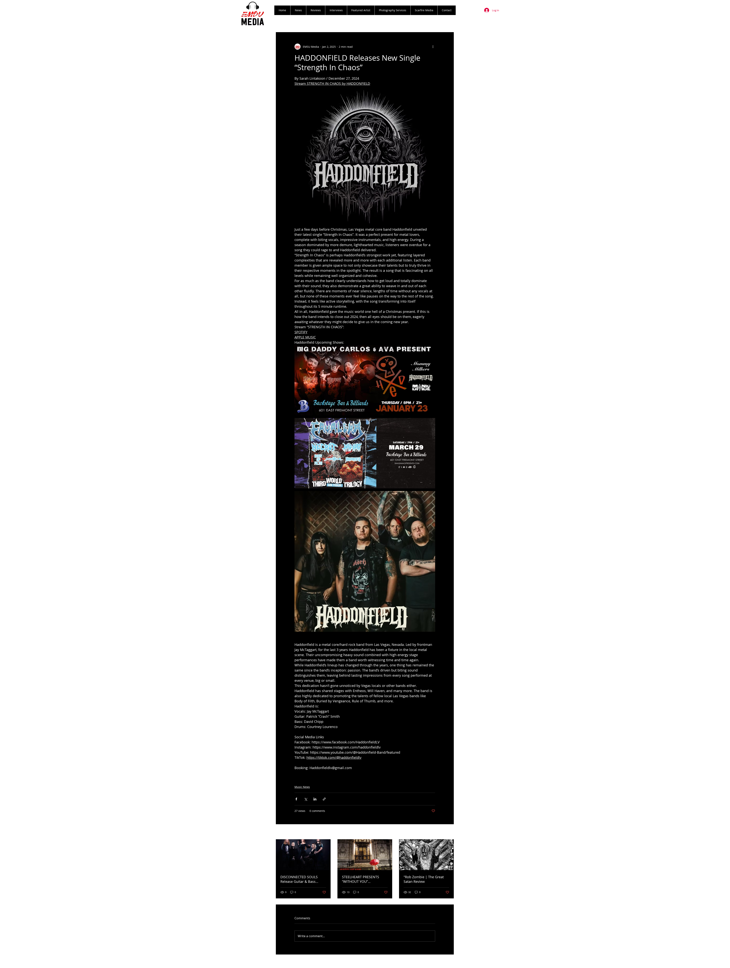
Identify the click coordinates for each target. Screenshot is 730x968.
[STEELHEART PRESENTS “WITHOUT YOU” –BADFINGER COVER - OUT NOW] (364, 854)
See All (449, 832)
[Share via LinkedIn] (315, 799)
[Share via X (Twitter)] (305, 799)
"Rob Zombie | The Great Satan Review (424, 879)
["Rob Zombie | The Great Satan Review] (426, 854)
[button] (315, 10)
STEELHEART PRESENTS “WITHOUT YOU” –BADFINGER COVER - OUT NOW (363, 879)
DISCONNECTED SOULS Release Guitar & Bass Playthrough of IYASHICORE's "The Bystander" (303, 879)
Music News (302, 787)
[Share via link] (324, 799)
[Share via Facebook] (296, 799)
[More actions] (433, 46)
